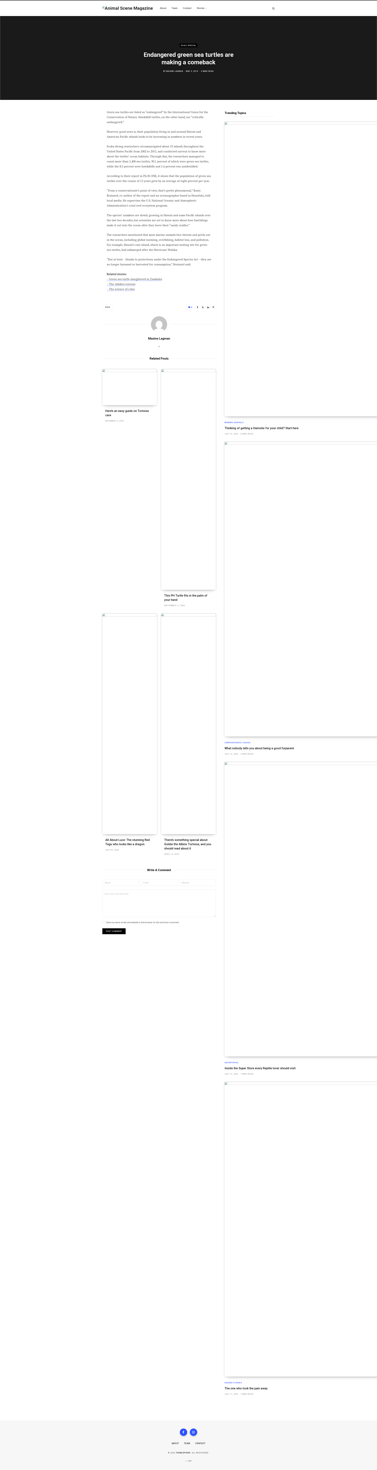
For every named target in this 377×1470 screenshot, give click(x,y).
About (175, 1443)
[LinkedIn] (88, 144)
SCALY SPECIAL (188, 45)
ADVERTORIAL (232, 1063)
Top (189, 1461)
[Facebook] (88, 120)
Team (187, 1443)
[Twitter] (88, 128)
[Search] (273, 8)
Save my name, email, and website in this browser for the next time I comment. (142, 922)
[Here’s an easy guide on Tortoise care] (129, 387)
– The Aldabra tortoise (121, 284)
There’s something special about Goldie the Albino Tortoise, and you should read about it (187, 844)
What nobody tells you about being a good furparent (259, 748)
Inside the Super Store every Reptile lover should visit (260, 1068)
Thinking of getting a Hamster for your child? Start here (262, 428)
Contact (200, 1443)
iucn (107, 307)
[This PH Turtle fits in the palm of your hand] (188, 479)
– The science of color (121, 289)
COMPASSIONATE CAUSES (237, 743)
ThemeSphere (183, 1453)
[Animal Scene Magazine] (127, 8)
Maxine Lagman (174, 71)
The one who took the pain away (246, 1388)
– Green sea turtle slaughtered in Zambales (134, 279)
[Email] (88, 152)
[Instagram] (193, 1432)
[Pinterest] (88, 136)
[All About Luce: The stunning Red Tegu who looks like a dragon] (129, 723)
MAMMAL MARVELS (234, 422)
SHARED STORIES (233, 1383)
